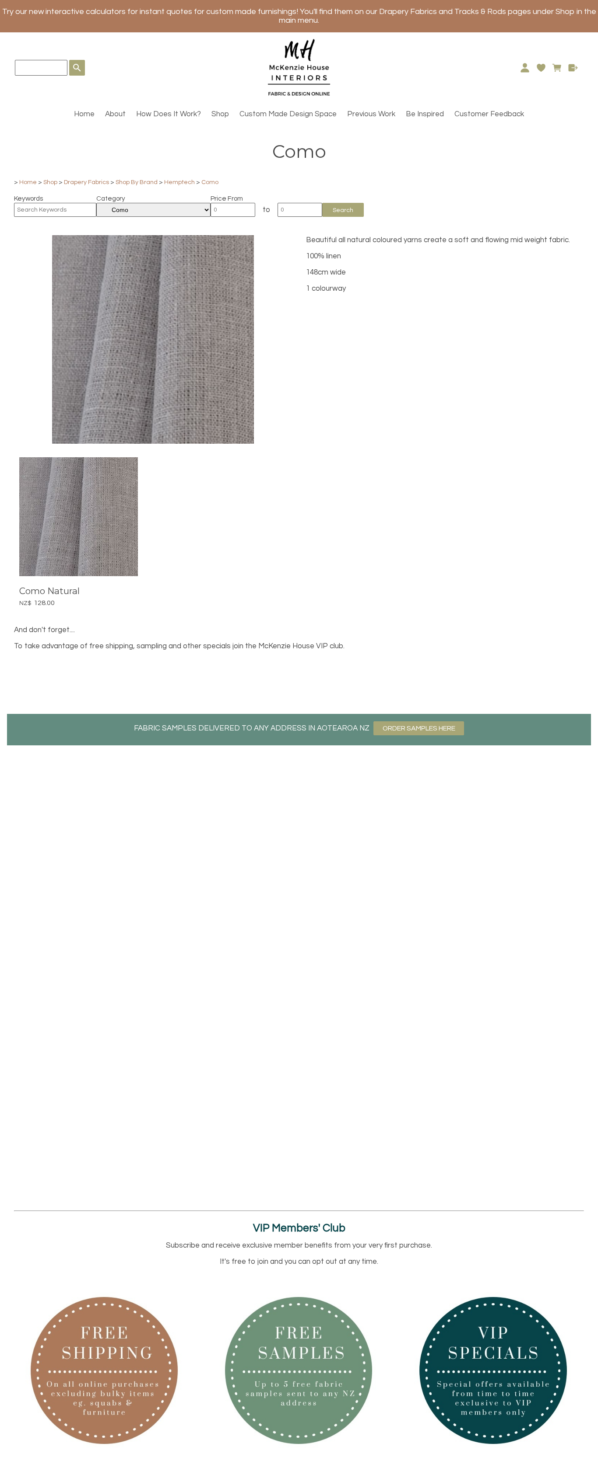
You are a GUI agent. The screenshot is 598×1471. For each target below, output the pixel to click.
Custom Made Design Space (288, 114)
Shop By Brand (137, 182)
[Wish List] (541, 68)
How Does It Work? (168, 114)
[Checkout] (573, 68)
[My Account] (525, 68)
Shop (220, 114)
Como (209, 182)
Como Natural (49, 590)
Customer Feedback (489, 114)
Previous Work (371, 114)
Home (84, 114)
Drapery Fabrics (86, 182)
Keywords (28, 198)
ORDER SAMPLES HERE (419, 728)
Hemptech (179, 182)
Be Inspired (425, 114)
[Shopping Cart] (557, 68)
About (115, 114)
